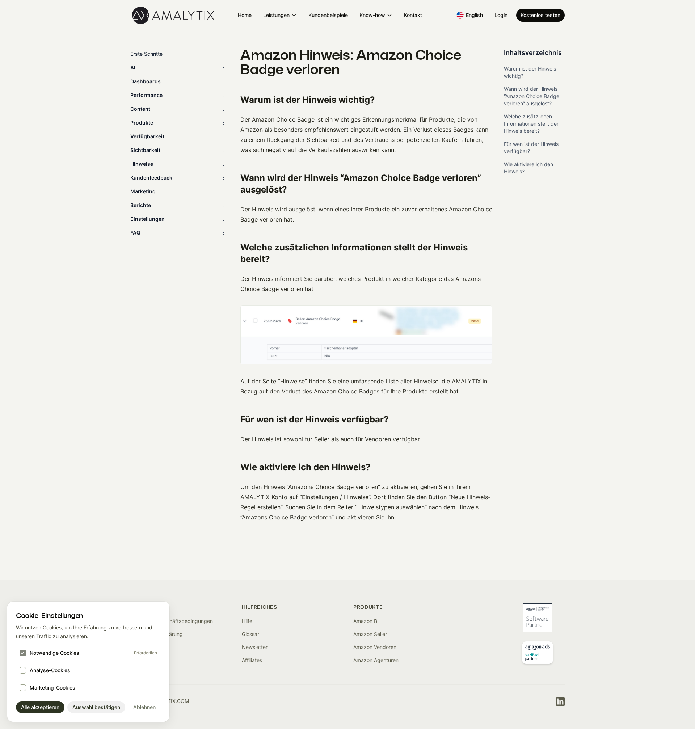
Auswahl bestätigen (96, 707)
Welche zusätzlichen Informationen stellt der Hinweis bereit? (531, 123)
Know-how (372, 15)
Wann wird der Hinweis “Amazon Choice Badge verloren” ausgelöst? (531, 96)
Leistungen (276, 15)
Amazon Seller (370, 634)
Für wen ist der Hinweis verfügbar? (531, 147)
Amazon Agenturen (376, 660)
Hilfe (247, 621)
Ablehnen (144, 707)
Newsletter (255, 647)
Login (500, 15)
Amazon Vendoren (374, 647)
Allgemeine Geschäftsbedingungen (171, 621)
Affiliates (252, 660)
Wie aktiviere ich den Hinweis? (528, 167)
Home (245, 15)
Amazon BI (366, 621)
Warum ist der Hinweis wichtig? (530, 72)
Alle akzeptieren (40, 707)
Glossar (250, 634)
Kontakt (413, 15)
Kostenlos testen (540, 15)
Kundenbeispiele (328, 15)
